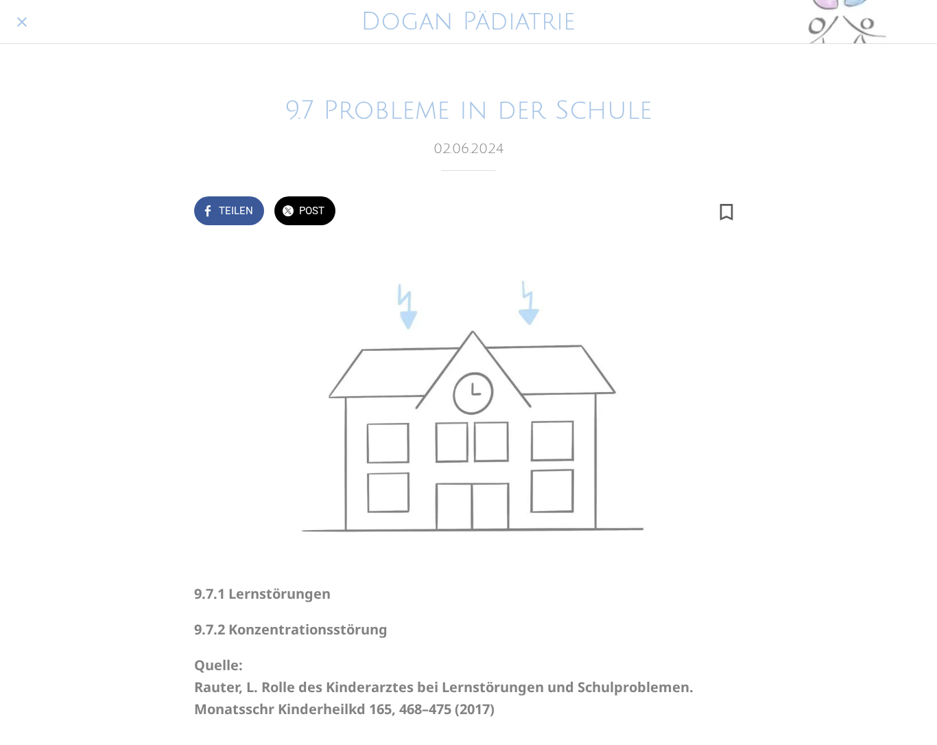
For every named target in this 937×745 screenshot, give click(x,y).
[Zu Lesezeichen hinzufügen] (726, 212)
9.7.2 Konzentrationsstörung (291, 629)
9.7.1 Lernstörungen (262, 593)
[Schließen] (22, 22)
